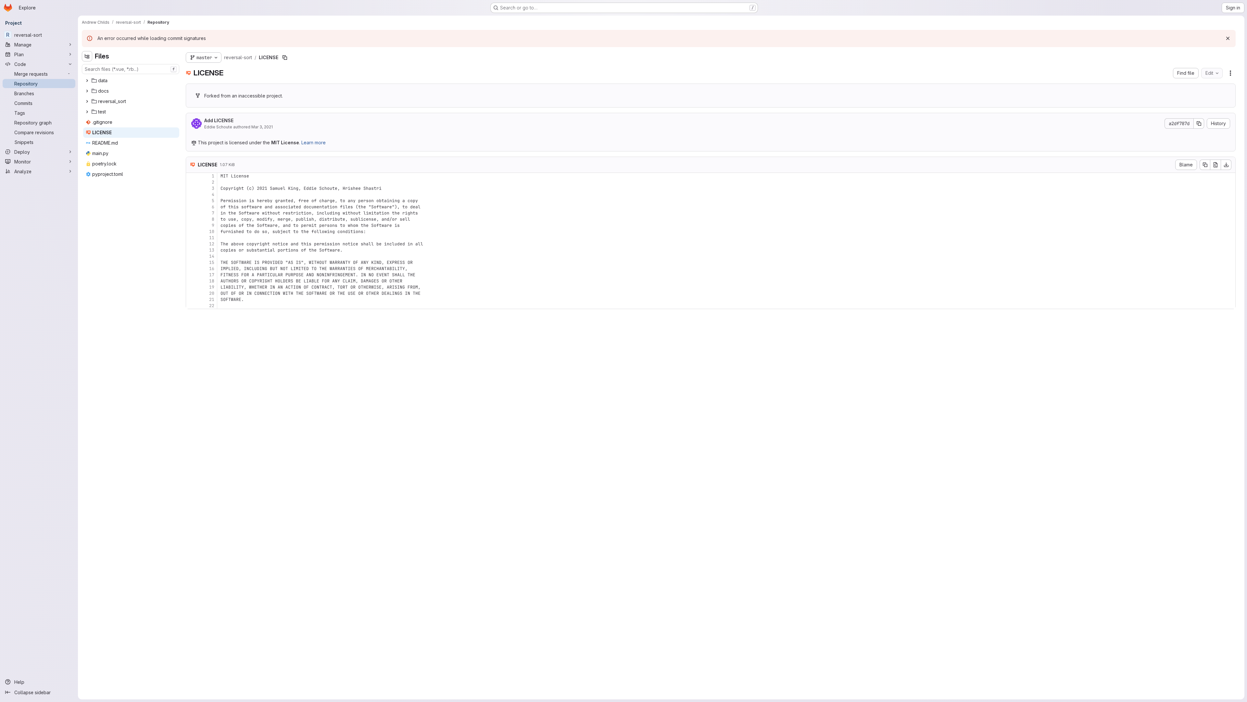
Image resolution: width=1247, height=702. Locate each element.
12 (211, 244)
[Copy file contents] (1205, 165)
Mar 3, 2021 (262, 126)
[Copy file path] (285, 57)
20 (211, 293)
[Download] (1226, 165)
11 (211, 237)
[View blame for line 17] (192, 275)
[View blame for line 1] (192, 176)
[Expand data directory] (87, 80)
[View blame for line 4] (192, 194)
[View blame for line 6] (192, 207)
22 (211, 305)
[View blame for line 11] (192, 238)
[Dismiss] (1228, 38)
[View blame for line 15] (192, 262)
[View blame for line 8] (192, 219)
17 (211, 275)
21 (211, 299)
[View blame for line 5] (192, 201)
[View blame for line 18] (192, 281)
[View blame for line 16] (192, 269)
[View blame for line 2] (192, 182)
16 (211, 268)
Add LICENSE (218, 120)
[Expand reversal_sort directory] (87, 101)
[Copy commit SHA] (1199, 123)
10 (211, 231)
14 (211, 256)
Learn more (313, 142)
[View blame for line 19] (192, 287)
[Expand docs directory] (87, 91)
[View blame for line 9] (192, 225)
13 (211, 250)
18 (211, 281)
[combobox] (130, 69)
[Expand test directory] (87, 112)
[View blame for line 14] (192, 256)
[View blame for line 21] (192, 299)
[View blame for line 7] (192, 213)
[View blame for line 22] (192, 306)
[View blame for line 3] (192, 188)
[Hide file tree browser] (87, 56)
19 (211, 287)
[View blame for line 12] (192, 244)
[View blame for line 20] (192, 293)
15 (211, 262)
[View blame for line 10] (192, 231)
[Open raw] (1215, 165)
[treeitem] (131, 80)
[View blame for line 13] (192, 250)
